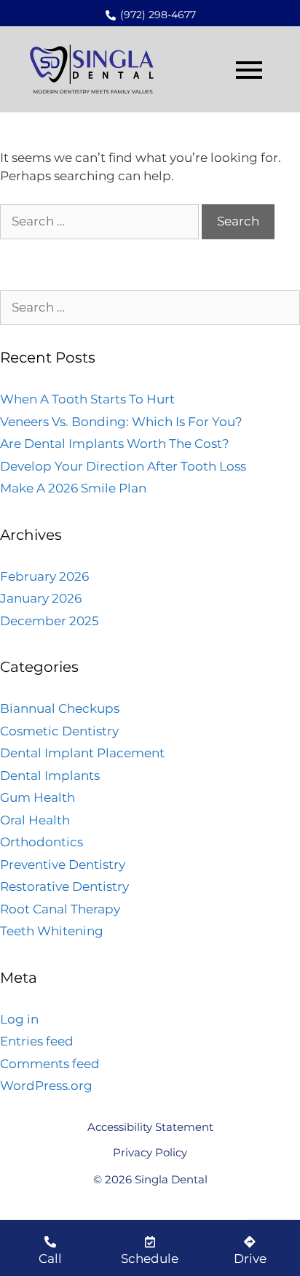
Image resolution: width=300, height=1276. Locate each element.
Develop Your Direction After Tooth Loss (123, 466)
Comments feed (50, 1063)
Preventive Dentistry (62, 864)
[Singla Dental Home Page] (94, 70)
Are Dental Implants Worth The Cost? (114, 443)
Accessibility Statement (150, 1127)
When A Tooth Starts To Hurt (87, 399)
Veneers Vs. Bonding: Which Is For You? (121, 421)
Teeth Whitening (51, 931)
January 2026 (41, 598)
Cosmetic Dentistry (59, 731)
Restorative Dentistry (64, 886)
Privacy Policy (150, 1152)
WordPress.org (46, 1085)
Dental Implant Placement (82, 753)
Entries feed (37, 1041)
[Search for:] (101, 221)
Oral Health (35, 820)
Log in (19, 1019)
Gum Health (37, 797)
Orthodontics (41, 842)
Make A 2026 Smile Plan (73, 488)
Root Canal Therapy (60, 909)
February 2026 (44, 576)
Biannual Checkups (59, 708)
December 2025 (49, 621)
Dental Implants (50, 775)
